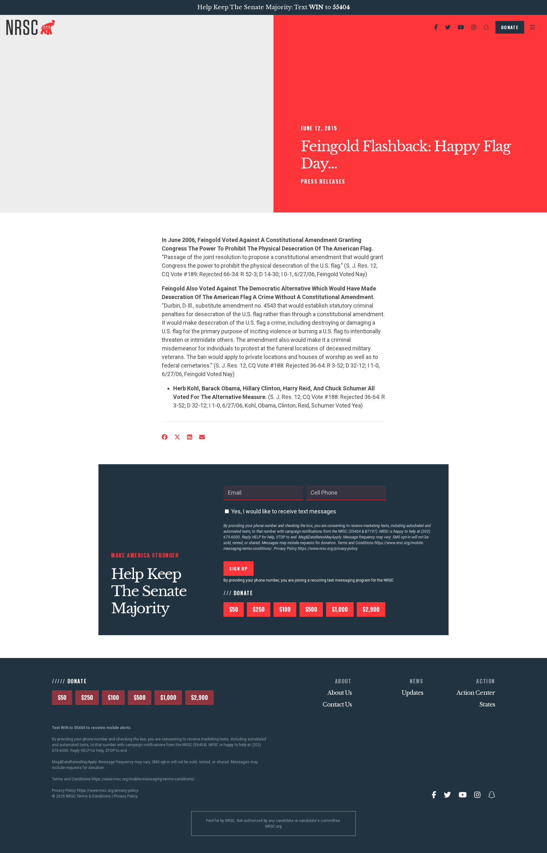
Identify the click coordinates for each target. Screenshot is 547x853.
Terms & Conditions (94, 796)
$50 (233, 609)
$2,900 (371, 609)
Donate (510, 27)
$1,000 (340, 609)
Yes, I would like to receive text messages (283, 511)
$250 (259, 609)
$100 (285, 609)
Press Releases (323, 181)
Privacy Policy (126, 796)
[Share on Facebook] (164, 437)
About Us (339, 692)
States (487, 704)
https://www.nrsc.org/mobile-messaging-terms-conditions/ (143, 779)
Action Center (475, 692)
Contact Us (337, 704)
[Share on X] (177, 437)
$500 (311, 609)
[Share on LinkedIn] (189, 437)
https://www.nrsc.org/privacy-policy (328, 548)
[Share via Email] (202, 437)
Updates (413, 692)
